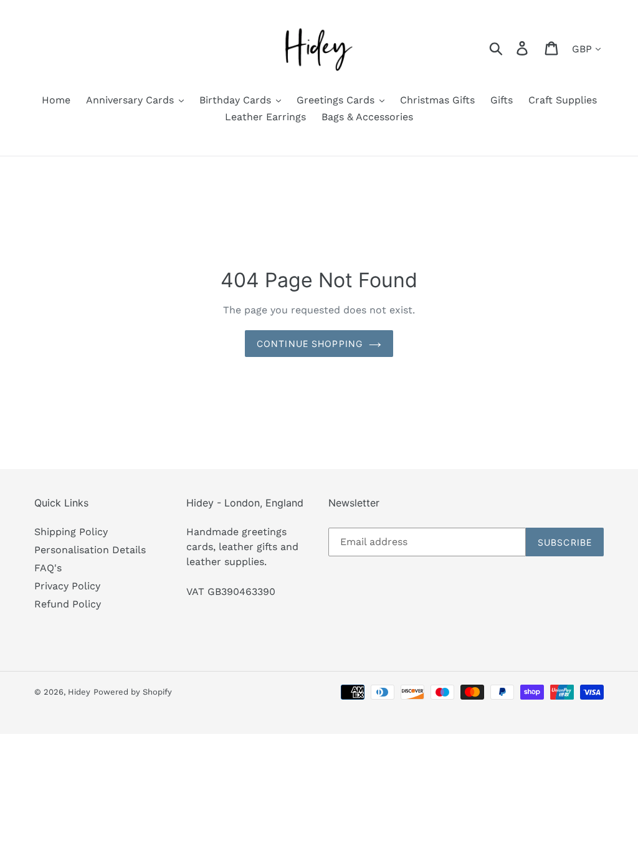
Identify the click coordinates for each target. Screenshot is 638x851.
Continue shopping (310, 343)
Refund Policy (67, 604)
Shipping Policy (71, 532)
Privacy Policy (67, 586)
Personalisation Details (90, 550)
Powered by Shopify (132, 691)
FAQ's (48, 568)
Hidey (79, 691)
